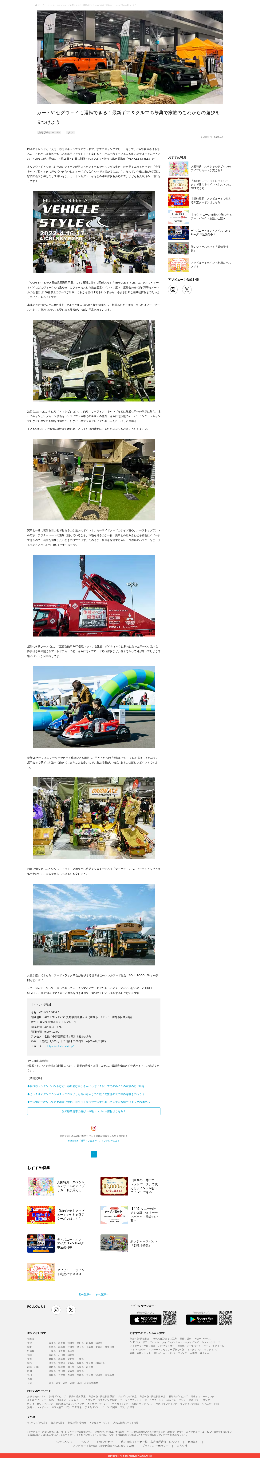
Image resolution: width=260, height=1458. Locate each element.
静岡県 (52, 1358)
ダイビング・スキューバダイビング (180, 1342)
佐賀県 (61, 1374)
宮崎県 (99, 1374)
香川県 (61, 1370)
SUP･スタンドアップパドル (144, 1342)
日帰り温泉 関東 (77, 1396)
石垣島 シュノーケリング (82, 1399)
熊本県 (80, 1374)
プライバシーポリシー (155, 1445)
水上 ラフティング (153, 1399)
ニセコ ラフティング (130, 1399)
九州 (29, 1374)
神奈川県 (109, 1346)
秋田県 (80, 1342)
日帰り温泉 (185, 1338)
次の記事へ (102, 1294)
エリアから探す (36, 1333)
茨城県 (71, 1346)
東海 (29, 1358)
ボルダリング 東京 (127, 1396)
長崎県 (71, 1374)
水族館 (193, 1353)
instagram (56, 1310)
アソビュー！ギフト (99, 1422)
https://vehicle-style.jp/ (60, 1046)
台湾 (29, 1382)
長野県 (61, 1350)
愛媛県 (71, 1370)
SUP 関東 (112, 1407)
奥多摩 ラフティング (97, 1403)
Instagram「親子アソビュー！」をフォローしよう (94, 1140)
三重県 (80, 1358)
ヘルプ (85, 1441)
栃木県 (52, 1346)
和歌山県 (100, 1362)
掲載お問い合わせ (77, 1422)
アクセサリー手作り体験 (142, 1345)
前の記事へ (85, 1294)
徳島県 (52, 1370)
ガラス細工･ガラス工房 (165, 1338)
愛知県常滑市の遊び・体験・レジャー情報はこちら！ (94, 1111)
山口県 (89, 1366)
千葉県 (89, 1346)
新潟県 (71, 1350)
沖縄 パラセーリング (199, 1399)
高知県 (80, 1370)
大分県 (89, 1374)
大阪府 (71, 1362)
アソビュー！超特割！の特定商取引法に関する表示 (103, 1445)
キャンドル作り (138, 1349)
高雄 (79, 1382)
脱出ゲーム (159, 1353)
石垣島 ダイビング (178, 1396)
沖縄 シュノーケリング (202, 1396)
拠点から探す (58, 1422)
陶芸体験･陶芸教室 (139, 1338)
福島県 (99, 1342)
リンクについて (63, 1441)
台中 (65, 1382)
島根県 (61, 1366)
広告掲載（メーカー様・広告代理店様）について (150, 1441)
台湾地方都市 (91, 1382)
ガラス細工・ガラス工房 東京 (67, 1407)
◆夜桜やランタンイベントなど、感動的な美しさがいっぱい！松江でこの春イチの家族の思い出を (85, 1086)
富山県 (52, 1354)
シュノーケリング (211, 1342)
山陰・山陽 (33, 1366)
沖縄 (29, 1378)
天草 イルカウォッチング (40, 1403)
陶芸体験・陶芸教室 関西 (102, 1396)
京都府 (61, 1362)
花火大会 (204, 1353)
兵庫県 (80, 1362)
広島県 (80, 1366)
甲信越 (30, 1350)
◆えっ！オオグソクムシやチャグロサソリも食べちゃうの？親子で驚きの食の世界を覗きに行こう (85, 1094)
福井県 (71, 1354)
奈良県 (89, 1362)
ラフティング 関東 (107, 1399)
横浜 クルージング (176, 1399)
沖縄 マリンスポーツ (37, 1407)
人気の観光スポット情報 (125, 1422)
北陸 (29, 1354)
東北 (29, 1342)
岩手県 (61, 1342)
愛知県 (71, 1358)
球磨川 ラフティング (166, 1403)
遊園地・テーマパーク (189, 1345)
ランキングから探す (37, 1422)
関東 (29, 1346)
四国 (29, 1370)
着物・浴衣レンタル (140, 1353)
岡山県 (71, 1366)
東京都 (99, 1346)
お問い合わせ (105, 1441)
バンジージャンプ (177, 1353)
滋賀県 (52, 1362)
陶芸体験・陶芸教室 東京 (153, 1396)
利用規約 (193, 1441)
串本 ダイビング (120, 1403)
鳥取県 (52, 1366)
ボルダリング (194, 1349)
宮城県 (71, 1342)
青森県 (52, 1342)
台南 (72, 1382)
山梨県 (52, 1350)
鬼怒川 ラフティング (142, 1403)
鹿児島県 (109, 1374)
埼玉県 (80, 1346)
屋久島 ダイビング (36, 1399)
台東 (58, 1382)
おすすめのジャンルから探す (147, 1333)
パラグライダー (166, 1345)
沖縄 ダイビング (57, 1396)
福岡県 (52, 1374)
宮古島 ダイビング (94, 1407)
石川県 (61, 1354)
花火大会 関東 (127, 1407)
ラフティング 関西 (189, 1403)
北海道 (30, 1338)
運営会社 (182, 1445)
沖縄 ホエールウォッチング (70, 1403)
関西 (29, 1362)
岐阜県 (61, 1358)
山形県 (89, 1342)
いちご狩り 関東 (210, 1403)
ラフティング (211, 1349)
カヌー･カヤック (203, 1338)
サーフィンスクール (214, 1345)
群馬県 (61, 1346)
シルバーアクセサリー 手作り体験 (166, 1349)
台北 (51, 1382)
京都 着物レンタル (36, 1396)
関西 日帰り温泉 (57, 1399)
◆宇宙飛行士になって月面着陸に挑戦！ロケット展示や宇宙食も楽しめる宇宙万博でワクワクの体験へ (88, 1101)
